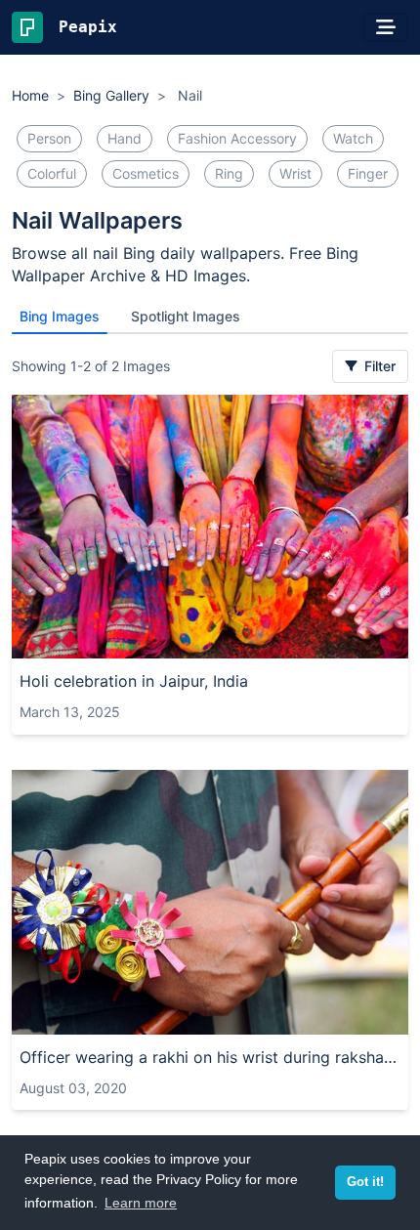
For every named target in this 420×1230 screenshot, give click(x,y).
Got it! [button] (365, 1182)
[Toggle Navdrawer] (385, 27)
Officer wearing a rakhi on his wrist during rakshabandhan (210, 1057)
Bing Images (60, 316)
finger (368, 173)
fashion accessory (237, 138)
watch (353, 138)
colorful (51, 173)
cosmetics (145, 173)
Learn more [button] (141, 1202)
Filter (378, 366)
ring (229, 173)
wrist (295, 173)
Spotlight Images (185, 316)
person (49, 138)
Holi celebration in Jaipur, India (134, 681)
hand (124, 138)
